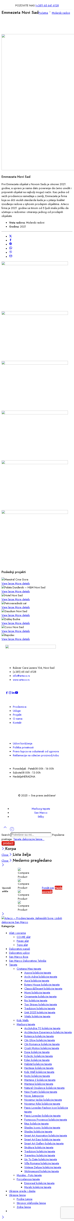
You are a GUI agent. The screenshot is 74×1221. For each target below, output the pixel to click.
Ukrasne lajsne (17, 1195)
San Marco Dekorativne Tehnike (27, 961)
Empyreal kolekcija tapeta (39, 1183)
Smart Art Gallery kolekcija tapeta (44, 1143)
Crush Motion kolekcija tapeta (41, 1048)
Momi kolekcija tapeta (37, 992)
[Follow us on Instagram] (10, 693)
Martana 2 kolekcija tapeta (39, 1080)
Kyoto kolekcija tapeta (37, 1076)
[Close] (3, 849)
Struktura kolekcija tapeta (38, 1147)
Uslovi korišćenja (22, 743)
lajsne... (40, 839)
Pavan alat (23, 941)
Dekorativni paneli (19, 949)
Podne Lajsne (24, 1199)
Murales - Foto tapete (29, 1175)
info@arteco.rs (21, 676)
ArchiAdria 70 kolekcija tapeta (42, 1028)
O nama (17, 719)
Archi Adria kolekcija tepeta (40, 977)
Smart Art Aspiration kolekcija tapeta (45, 1135)
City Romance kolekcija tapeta (42, 1044)
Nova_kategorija (34, 1096)
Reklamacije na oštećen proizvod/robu (36, 755)
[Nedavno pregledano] (11, 831)
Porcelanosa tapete (28, 1179)
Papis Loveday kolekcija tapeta (42, 1116)
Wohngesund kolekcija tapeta (41, 1171)
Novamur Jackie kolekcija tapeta (43, 1100)
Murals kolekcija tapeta (37, 1187)
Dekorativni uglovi (19, 953)
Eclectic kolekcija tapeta (38, 1056)
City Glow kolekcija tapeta (39, 1040)
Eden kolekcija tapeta (37, 1060)
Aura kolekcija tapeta (36, 981)
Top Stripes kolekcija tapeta (40, 1004)
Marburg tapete (41, 809)
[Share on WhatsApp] (10, 248)
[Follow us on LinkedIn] (13, 693)
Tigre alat (22, 945)
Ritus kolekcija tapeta (36, 1123)
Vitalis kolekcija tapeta (37, 1016)
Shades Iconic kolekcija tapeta (42, 1127)
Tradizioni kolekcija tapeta (39, 1008)
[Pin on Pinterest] (10, 244)
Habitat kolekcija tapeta (38, 1064)
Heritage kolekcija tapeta (39, 1068)
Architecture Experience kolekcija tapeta (48, 1032)
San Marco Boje (18, 957)
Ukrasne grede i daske (22, 1191)
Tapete (17, 839)
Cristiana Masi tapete (29, 969)
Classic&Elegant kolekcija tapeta (43, 988)
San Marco (40, 813)
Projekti (17, 715)
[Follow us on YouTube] (16, 693)
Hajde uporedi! (52, 890)
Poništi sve (48, 888)
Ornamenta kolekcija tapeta (40, 996)
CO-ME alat (23, 937)
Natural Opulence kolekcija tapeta (44, 1088)
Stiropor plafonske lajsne (31, 1203)
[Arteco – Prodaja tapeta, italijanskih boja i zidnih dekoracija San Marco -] (37, 922)
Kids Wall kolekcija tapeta (39, 1072)
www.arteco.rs (21, 680)
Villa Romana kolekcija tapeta (41, 1163)
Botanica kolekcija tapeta (39, 1036)
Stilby (41, 817)
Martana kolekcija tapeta (38, 1084)
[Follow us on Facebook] (6, 693)
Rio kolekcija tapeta (35, 1000)
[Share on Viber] (10, 252)
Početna (43, 13)
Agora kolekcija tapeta (37, 973)
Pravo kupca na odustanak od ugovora (36, 751)
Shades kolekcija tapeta (38, 1131)
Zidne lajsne (24, 1207)
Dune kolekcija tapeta (37, 1052)
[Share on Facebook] (10, 240)
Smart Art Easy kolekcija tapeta (42, 1139)
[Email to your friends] (10, 257)
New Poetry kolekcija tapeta (40, 1092)
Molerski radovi (61, 13)
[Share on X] (10, 236)
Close (5, 855)
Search (6, 835)
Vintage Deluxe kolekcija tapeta (42, 1167)
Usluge (17, 711)
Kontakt (17, 723)
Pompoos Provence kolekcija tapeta (45, 1120)
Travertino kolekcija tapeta (39, 1155)
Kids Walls (23, 1020)
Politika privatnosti (23, 747)
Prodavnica (19, 707)
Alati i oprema (17, 933)
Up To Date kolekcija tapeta (40, 1159)
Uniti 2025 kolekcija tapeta (39, 1012)
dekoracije (29, 839)
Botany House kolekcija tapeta (42, 984)
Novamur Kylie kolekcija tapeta (42, 1104)
